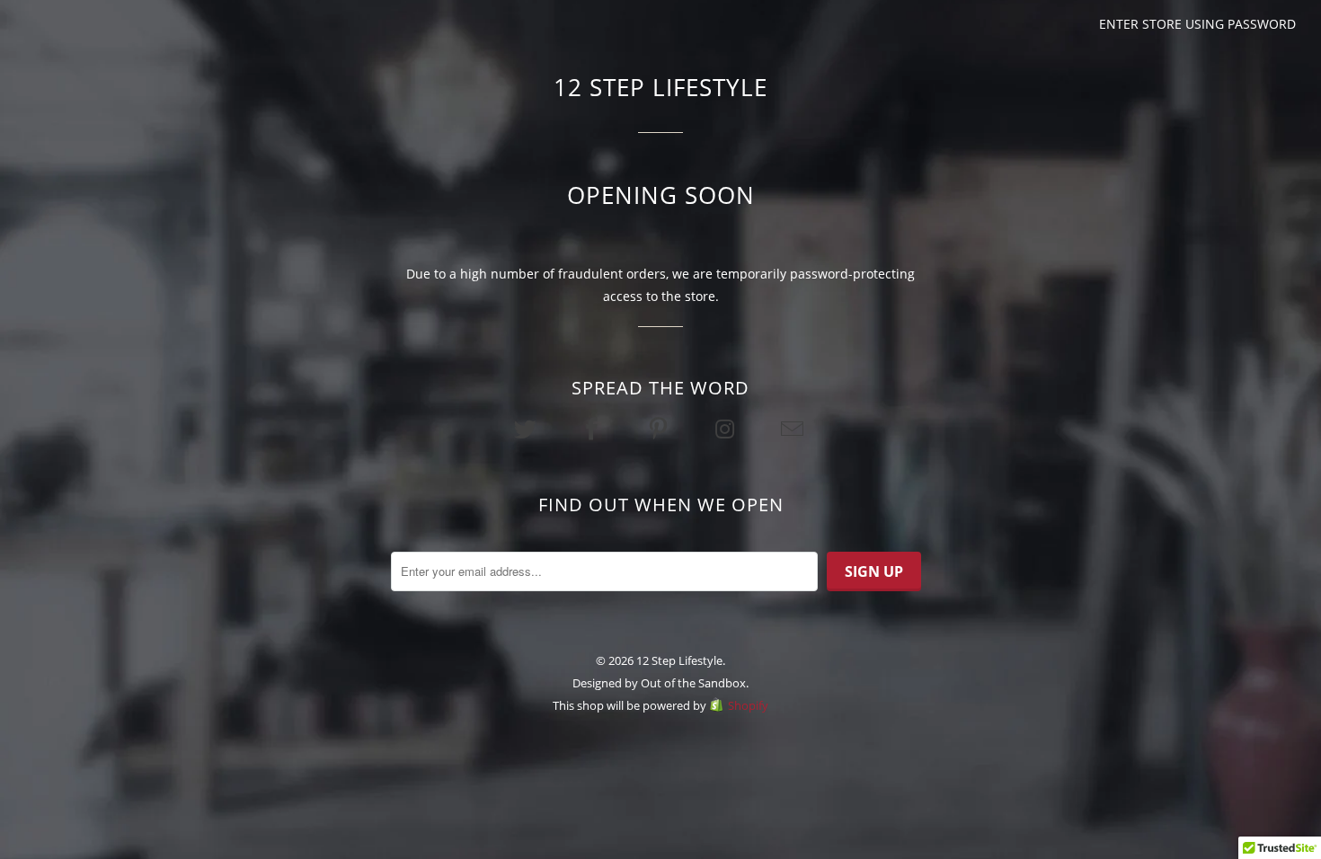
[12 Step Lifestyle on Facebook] (594, 428)
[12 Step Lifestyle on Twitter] (526, 428)
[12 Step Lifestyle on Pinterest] (660, 428)
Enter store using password (1197, 23)
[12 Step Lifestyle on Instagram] (727, 428)
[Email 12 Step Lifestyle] (793, 428)
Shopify (748, 705)
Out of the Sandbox (693, 683)
